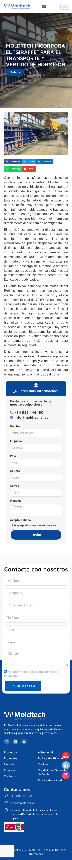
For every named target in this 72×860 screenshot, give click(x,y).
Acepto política (20, 519)
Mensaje (15, 500)
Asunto (15, 470)
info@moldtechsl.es (22, 803)
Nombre (15, 426)
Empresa (16, 441)
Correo (14, 485)
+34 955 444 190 (21, 795)
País (13, 455)
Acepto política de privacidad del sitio (34, 525)
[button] (13, 161)
